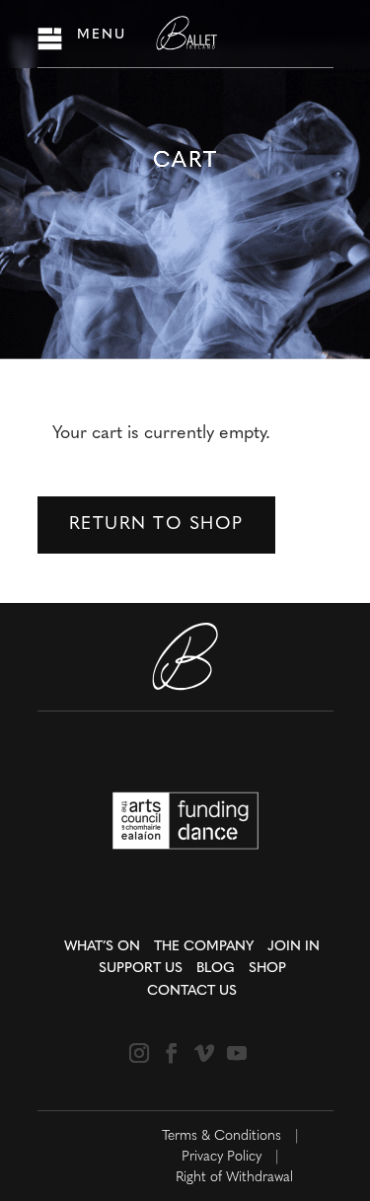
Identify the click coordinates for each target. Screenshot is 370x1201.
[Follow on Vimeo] (204, 1053)
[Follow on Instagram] (139, 1053)
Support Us (141, 968)
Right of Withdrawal (234, 1177)
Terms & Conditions (221, 1136)
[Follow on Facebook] (172, 1053)
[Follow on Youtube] (237, 1053)
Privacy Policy (221, 1157)
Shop (267, 968)
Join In (293, 946)
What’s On (102, 946)
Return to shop (156, 525)
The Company (204, 946)
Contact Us (192, 991)
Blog (215, 968)
